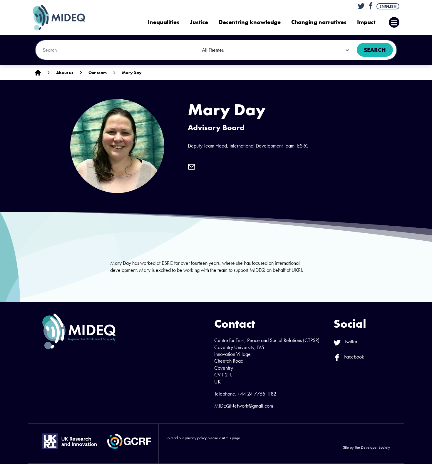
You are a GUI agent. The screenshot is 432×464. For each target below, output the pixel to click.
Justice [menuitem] (199, 22)
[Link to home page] (38, 73)
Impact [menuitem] (366, 22)
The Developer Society (372, 447)
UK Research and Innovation (69, 441)
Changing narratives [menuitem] (318, 22)
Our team (97, 72)
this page (233, 437)
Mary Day (131, 72)
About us (64, 72)
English (387, 6)
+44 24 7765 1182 (256, 393)
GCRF (129, 441)
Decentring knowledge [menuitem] (250, 22)
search (375, 50)
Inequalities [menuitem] (163, 22)
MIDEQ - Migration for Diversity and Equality (65, 17)
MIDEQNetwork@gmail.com (243, 405)
